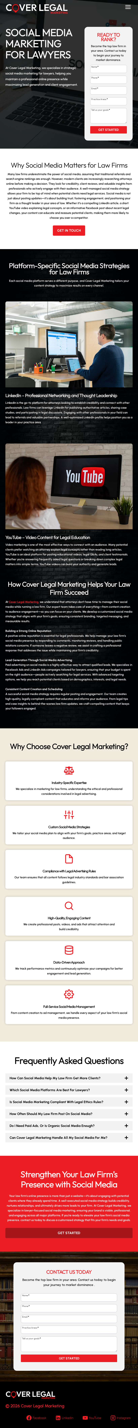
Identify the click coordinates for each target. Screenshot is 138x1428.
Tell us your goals (100, 110)
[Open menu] (128, 7)
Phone (95, 77)
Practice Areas (99, 99)
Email (94, 88)
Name (95, 66)
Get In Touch (69, 230)
